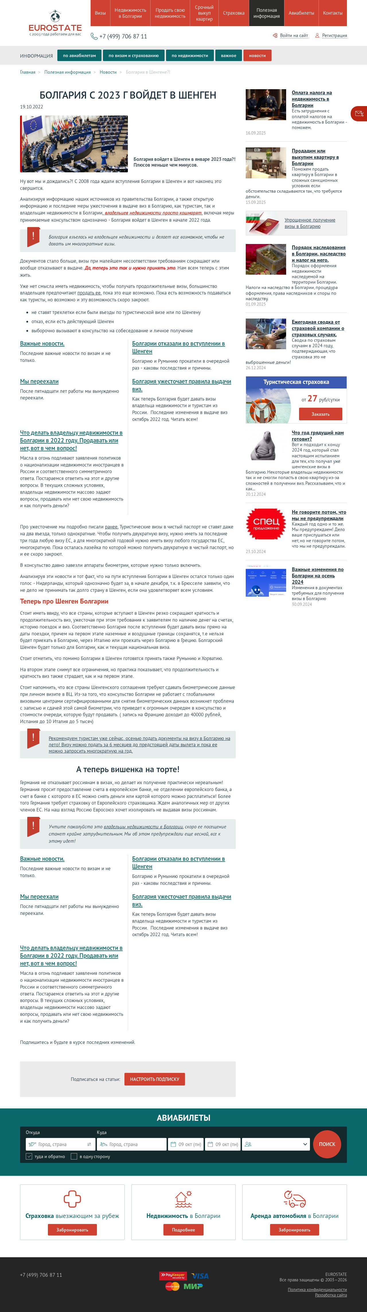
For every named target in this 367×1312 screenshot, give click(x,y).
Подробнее (183, 1230)
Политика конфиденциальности (317, 1289)
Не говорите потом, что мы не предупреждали (319, 515)
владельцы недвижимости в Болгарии (143, 827)
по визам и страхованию (134, 55)
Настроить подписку (154, 1079)
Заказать (321, 414)
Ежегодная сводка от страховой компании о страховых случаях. (318, 328)
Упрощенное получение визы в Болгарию (310, 223)
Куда (102, 1132)
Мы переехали (39, 381)
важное (228, 55)
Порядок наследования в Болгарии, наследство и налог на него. (319, 253)
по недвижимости (190, 55)
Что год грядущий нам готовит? (318, 435)
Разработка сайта (331, 1295)
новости (257, 55)
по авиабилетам (79, 55)
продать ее (89, 293)
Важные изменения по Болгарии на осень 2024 (318, 575)
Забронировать (72, 1230)
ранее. (111, 527)
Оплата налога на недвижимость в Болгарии (312, 98)
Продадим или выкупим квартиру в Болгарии (315, 157)
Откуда (33, 1132)
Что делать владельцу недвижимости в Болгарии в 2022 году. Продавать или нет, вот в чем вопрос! (71, 440)
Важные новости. (42, 343)
